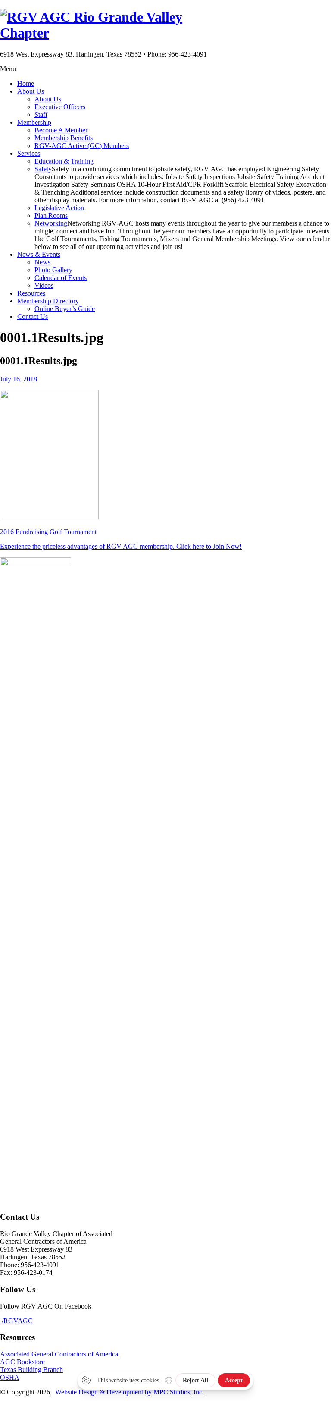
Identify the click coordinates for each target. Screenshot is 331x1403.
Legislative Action (59, 207)
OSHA (9, 1377)
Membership (34, 122)
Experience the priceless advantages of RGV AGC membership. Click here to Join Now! (121, 546)
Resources (31, 293)
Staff (40, 114)
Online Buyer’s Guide (64, 308)
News (42, 262)
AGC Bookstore (22, 1361)
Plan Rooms (51, 215)
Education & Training (64, 161)
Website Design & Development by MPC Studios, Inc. (129, 1392)
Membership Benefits (63, 138)
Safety (43, 169)
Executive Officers (59, 106)
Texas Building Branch (31, 1369)
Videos (43, 285)
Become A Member (60, 130)
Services (28, 153)
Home (25, 83)
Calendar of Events (60, 277)
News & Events (38, 254)
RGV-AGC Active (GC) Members (81, 145)
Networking (50, 223)
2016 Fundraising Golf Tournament (48, 531)
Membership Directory (48, 301)
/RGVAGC (16, 1320)
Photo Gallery (53, 270)
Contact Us (32, 316)
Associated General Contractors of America (59, 1354)
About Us (30, 91)
